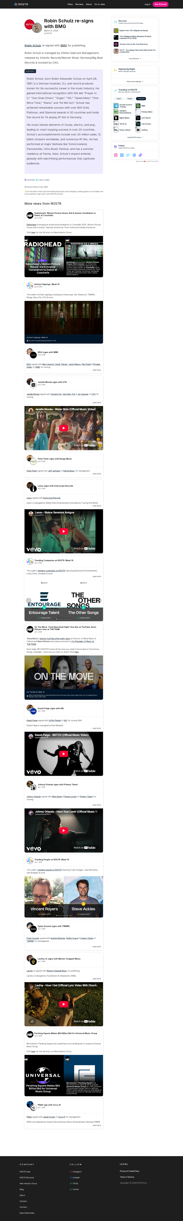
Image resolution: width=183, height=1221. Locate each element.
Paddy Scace (72, 938)
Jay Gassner (83, 394)
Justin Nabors (74, 364)
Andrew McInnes (58, 938)
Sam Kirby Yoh (69, 394)
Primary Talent (86, 796)
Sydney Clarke (86, 938)
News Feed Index (27, 1213)
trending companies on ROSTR (51, 571)
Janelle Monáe (33, 394)
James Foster (49, 1117)
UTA (94, 394)
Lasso (29, 498)
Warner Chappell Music (57, 971)
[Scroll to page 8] (68, 619)
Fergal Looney (70, 796)
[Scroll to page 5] (63, 619)
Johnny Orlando (34, 796)
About (22, 1195)
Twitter (76, 1189)
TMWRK (30, 941)
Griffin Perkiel (55, 720)
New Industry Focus (28, 1183)
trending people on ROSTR (50, 870)
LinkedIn (76, 1177)
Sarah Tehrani (61, 364)
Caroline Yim (56, 394)
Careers (23, 1201)
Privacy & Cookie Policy (129, 1171)
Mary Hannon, (48, 364)
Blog (22, 1189)
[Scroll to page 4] (61, 619)
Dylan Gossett (33, 938)
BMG (64, 45)
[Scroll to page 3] (60, 619)
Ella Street (86, 364)
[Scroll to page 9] (69, 619)
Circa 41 (61, 1117)
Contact (23, 1207)
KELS (29, 364)
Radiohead (31, 224)
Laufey (30, 971)
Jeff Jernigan (54, 471)
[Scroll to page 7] (66, 619)
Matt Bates (57, 796)
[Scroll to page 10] (71, 619)
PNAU (29, 1117)
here (33, 232)
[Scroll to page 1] (56, 619)
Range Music (69, 471)
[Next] (99, 600)
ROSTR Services (27, 1177)
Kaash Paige (32, 720)
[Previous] (28, 600)
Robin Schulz (33, 45)
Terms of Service (127, 1177)
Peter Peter (32, 471)
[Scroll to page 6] (64, 619)
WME (37, 367)
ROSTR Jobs (25, 1171)
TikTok (75, 1183)
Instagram (77, 1171)
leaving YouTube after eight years (55, 638)
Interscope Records (51, 498)
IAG (65, 720)
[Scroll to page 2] (58, 619)
